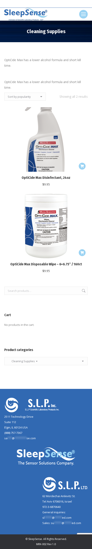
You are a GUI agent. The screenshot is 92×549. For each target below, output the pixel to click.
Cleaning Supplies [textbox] (22, 361)
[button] (82, 166)
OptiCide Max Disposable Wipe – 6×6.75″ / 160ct (46, 264)
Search (83, 291)
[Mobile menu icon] (83, 14)
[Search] (53, 3)
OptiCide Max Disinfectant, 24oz (46, 178)
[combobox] (46, 361)
